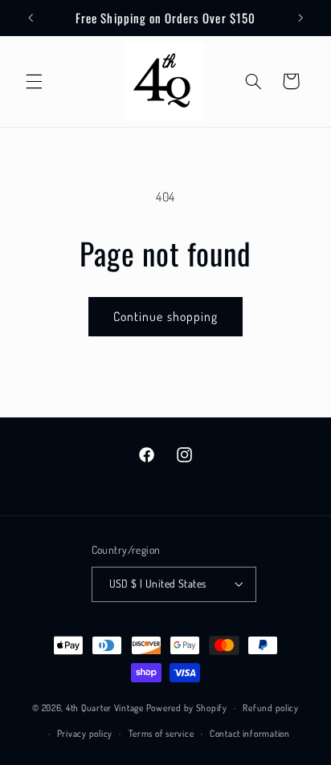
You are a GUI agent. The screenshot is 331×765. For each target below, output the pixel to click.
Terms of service (161, 733)
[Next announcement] (300, 17)
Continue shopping (165, 316)
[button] (33, 81)
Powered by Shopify (186, 708)
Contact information (250, 733)
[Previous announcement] (30, 17)
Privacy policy (84, 733)
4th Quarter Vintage (105, 708)
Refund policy (271, 708)
